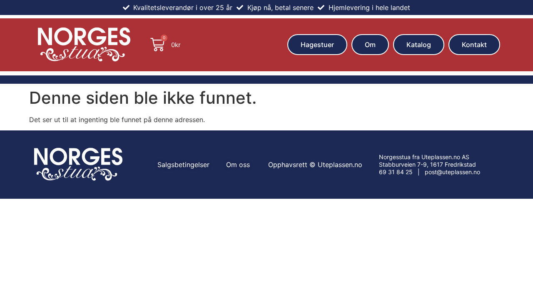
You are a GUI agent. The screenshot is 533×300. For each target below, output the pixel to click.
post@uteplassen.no (452, 171)
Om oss (238, 164)
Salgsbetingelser (183, 164)
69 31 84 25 (396, 171)
